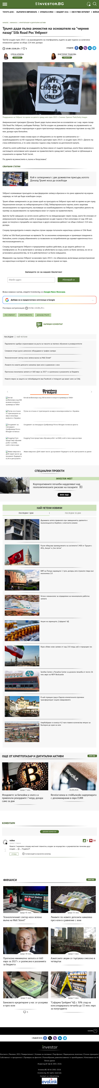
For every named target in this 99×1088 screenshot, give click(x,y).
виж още (92, 756)
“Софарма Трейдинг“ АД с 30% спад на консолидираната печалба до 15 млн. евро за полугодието (73, 1005)
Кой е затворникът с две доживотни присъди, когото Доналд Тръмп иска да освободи (59, 179)
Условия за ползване (43, 1054)
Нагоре (90, 1031)
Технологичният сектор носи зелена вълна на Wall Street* (28, 358)
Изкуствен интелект (81, 12)
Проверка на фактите (32, 1057)
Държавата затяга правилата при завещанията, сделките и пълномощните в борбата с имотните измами (64, 521)
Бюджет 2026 (62, 12)
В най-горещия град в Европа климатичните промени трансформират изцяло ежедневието (62, 698)
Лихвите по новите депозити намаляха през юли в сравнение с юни (32, 365)
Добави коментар (49, 832)
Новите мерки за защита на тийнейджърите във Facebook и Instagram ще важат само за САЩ (42, 379)
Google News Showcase (54, 292)
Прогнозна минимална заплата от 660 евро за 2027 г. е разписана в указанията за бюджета (42, 372)
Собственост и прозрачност (11, 1057)
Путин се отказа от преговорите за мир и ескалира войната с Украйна (51, 411)
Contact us (44, 1076)
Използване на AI (91, 1057)
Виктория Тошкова (67, 54)
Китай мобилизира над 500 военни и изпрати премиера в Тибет (48, 398)
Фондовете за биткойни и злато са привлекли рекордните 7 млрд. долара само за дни (22, 798)
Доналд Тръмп (43, 315)
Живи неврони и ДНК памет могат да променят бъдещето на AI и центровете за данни (57, 452)
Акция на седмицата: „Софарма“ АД (55, 621)
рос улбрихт (10, 315)
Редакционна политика (73, 1054)
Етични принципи (91, 1054)
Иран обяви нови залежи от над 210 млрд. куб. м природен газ (66, 647)
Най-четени (22, 337)
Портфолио (57, 1054)
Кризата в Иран (46, 12)
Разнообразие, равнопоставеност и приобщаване (63, 1057)
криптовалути (26, 315)
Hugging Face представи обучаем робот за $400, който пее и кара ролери (53, 438)
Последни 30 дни (73, 513)
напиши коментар (53, 324)
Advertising (54, 1076)
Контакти (4, 1054)
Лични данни (49, 1060)
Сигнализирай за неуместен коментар (38, 854)
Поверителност (27, 1054)
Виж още (64, 495)
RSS (18, 1054)
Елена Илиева (17, 54)
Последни (8, 337)
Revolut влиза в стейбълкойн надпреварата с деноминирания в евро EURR (73, 796)
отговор (13, 854)
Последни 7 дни (26, 513)
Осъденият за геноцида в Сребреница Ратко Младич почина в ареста (51, 425)
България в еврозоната (26, 12)
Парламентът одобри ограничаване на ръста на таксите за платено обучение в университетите (43, 344)
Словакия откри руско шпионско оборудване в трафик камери (30, 351)
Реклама (12, 1054)
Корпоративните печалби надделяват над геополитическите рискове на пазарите (56, 485)
